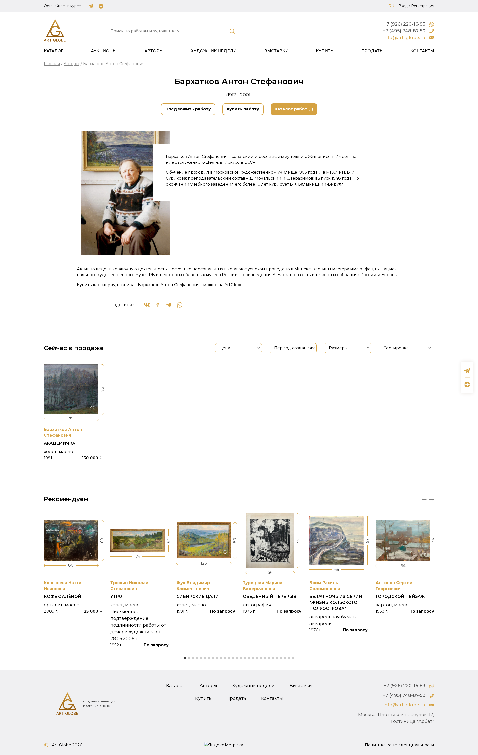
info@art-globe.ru (404, 37)
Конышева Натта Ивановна (62, 585)
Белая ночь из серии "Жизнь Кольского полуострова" (335, 602)
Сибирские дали (198, 596)
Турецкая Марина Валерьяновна (262, 585)
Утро (116, 596)
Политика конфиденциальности (399, 745)
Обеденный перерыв (270, 596)
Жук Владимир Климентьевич (193, 585)
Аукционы (104, 51)
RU (391, 6)
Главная (52, 63)
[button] (424, 499)
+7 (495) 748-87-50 (404, 31)
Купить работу (243, 109)
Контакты (422, 51)
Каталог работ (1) (294, 109)
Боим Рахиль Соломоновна (324, 585)
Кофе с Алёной (62, 596)
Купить (324, 51)
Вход (403, 6)
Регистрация (422, 6)
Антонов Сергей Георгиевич (394, 585)
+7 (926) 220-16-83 (404, 24)
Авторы (153, 51)
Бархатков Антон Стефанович (63, 432)
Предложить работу (188, 109)
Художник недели (213, 51)
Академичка (59, 443)
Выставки (276, 51)
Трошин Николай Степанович (129, 585)
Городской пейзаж (400, 596)
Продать (372, 51)
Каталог (53, 51)
